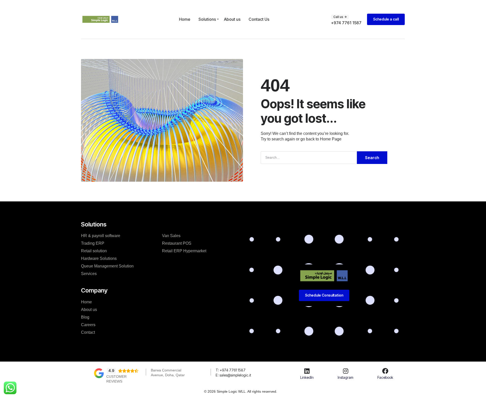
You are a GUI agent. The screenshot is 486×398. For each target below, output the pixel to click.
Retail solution (94, 251)
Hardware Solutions (99, 258)
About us (232, 19)
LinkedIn (307, 377)
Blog (85, 317)
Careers (88, 325)
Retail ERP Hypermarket (184, 251)
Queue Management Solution (107, 266)
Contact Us (259, 19)
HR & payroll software (100, 236)
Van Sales (171, 236)
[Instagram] (345, 371)
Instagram (345, 377)
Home (184, 19)
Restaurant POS (176, 243)
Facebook (385, 377)
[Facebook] (385, 371)
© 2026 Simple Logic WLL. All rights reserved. (240, 391)
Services (89, 273)
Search (372, 157)
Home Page (330, 139)
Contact (88, 332)
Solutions (207, 19)
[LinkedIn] (307, 371)
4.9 (111, 370)
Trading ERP (92, 243)
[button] (340, 17)
